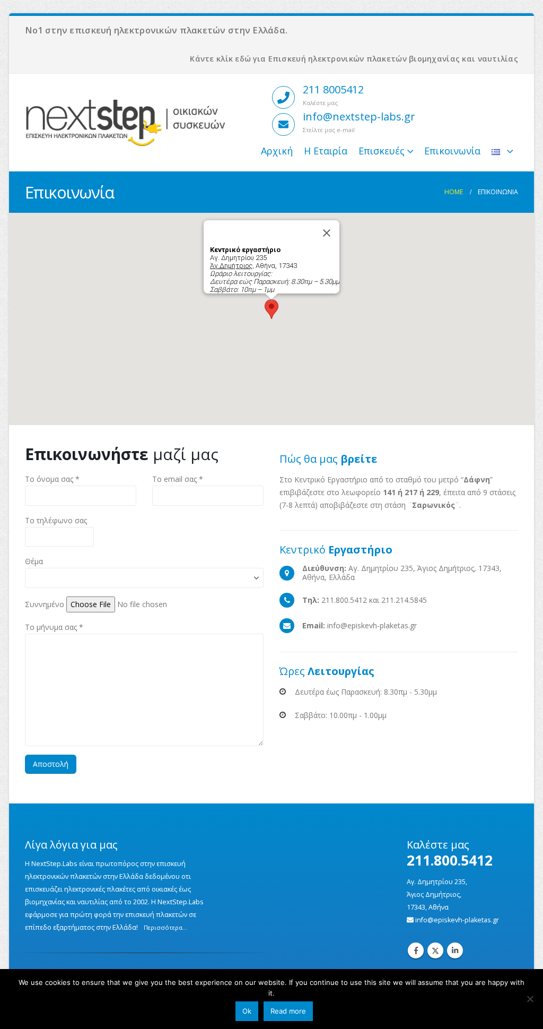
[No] (529, 998)
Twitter (435, 950)
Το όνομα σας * (52, 479)
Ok (246, 1011)
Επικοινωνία (452, 150)
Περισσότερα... (165, 927)
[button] (271, 309)
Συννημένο (44, 604)
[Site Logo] (125, 122)
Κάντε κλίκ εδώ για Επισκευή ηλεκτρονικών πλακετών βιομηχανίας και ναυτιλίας (354, 59)
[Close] (326, 233)
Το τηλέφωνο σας (56, 520)
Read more (288, 1011)
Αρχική (277, 150)
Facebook (416, 950)
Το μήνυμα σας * (54, 627)
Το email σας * (177, 479)
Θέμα (34, 561)
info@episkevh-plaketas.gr (457, 919)
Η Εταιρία (325, 150)
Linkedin (455, 950)
